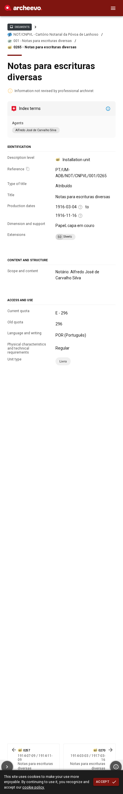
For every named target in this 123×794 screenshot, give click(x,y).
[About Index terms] (108, 109)
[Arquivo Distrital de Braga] (23, 9)
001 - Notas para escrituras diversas (42, 41)
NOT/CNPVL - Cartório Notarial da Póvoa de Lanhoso (55, 35)
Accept (102, 782)
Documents (19, 26)
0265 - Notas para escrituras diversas (44, 47)
